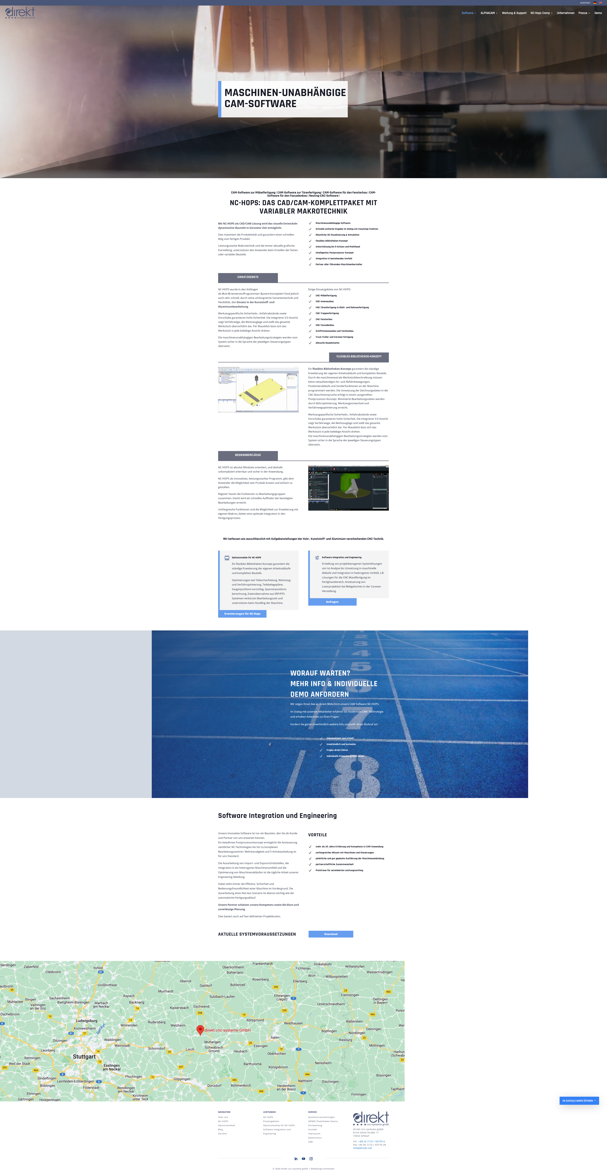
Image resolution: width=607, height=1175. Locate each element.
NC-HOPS (223, 1121)
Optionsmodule (226, 1125)
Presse (583, 13)
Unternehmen (565, 13)
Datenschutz (315, 1137)
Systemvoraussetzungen (321, 1117)
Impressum (314, 1133)
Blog (220, 1129)
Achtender (328, 1168)
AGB (310, 1141)
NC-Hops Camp (540, 13)
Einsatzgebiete (271, 1121)
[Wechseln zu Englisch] (600, 4)
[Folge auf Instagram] (311, 1159)
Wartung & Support (514, 13)
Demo (598, 13)
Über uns (223, 1117)
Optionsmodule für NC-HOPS (279, 1125)
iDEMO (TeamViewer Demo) (323, 1121)
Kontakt (585, 3)
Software (467, 13)
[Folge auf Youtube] (303, 1159)
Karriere (222, 1133)
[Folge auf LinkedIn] (296, 1159)
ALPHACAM (488, 13)
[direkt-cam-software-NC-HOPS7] (258, 411)
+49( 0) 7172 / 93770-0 (371, 1141)
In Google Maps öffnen (578, 1100)
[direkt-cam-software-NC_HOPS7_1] (348, 509)
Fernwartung (315, 1125)
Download (330, 934)
